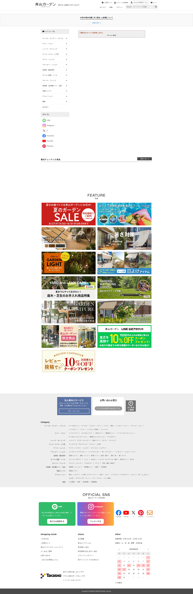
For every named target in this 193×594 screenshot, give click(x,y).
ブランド (119, 7)
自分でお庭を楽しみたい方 (72, 572)
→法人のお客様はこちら (49, 560)
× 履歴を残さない (144, 159)
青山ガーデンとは (84, 543)
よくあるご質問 (46, 551)
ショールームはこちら (71, 580)
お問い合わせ (45, 555)
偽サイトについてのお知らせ (88, 560)
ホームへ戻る (111, 35)
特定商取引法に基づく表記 (87, 551)
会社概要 (81, 539)
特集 (111, 7)
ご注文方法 (45, 539)
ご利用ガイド (45, 543)
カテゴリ (103, 7)
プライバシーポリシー (86, 555)
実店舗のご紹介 (83, 547)
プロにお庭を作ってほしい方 (73, 576)
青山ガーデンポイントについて (52, 547)
